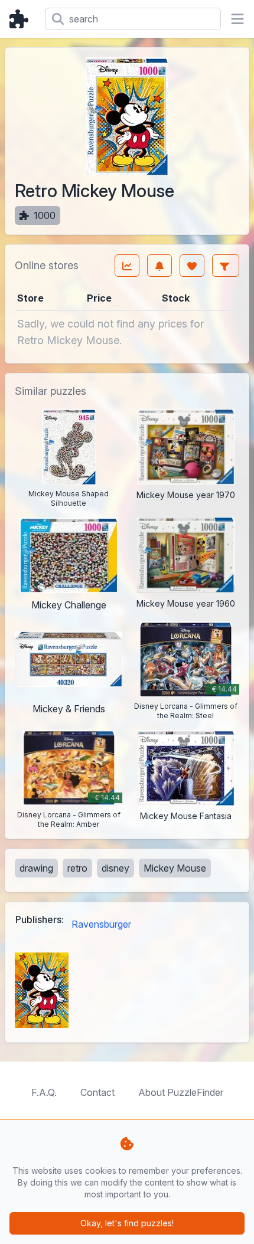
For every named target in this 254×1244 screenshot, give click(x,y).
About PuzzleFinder (180, 1092)
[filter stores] (225, 265)
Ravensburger (101, 924)
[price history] (127, 265)
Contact (97, 1092)
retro (77, 868)
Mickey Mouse (175, 868)
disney (115, 868)
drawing (36, 868)
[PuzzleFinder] (22, 19)
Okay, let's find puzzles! (127, 1223)
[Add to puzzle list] (192, 265)
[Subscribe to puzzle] (159, 265)
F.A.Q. (44, 1092)
